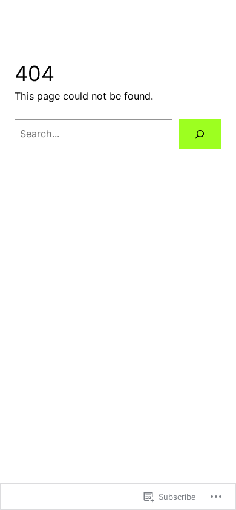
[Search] (200, 134)
